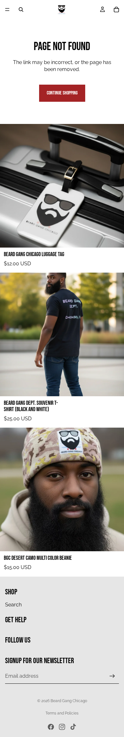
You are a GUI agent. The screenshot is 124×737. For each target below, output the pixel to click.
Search (13, 604)
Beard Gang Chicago (69, 701)
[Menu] (7, 9)
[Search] (21, 9)
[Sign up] (112, 675)
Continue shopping (62, 93)
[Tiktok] (73, 727)
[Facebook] (51, 727)
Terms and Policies (62, 713)
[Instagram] (62, 727)
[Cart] (116, 9)
